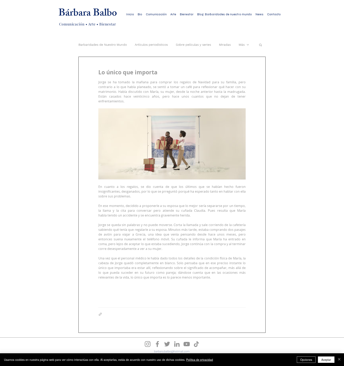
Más (242, 45)
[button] (260, 44)
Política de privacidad (199, 360)
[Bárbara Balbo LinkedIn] (177, 344)
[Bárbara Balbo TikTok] (196, 344)
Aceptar (326, 360)
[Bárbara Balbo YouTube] (187, 344)
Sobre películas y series (193, 45)
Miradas (225, 45)
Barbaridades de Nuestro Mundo (102, 45)
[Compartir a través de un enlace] (100, 314)
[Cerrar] (339, 359)
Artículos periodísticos (151, 45)
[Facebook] (157, 344)
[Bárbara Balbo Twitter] (167, 344)
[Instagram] (147, 344)
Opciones (306, 360)
